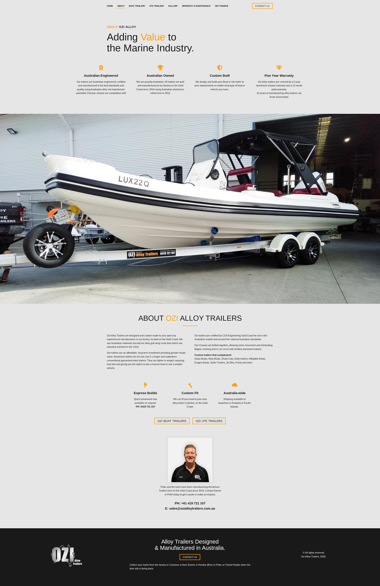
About (120, 6)
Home (110, 6)
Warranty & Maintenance (196, 6)
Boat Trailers (137, 6)
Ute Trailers (156, 6)
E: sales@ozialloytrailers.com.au (190, 508)
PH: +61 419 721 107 (190, 503)
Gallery (173, 6)
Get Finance (221, 6)
